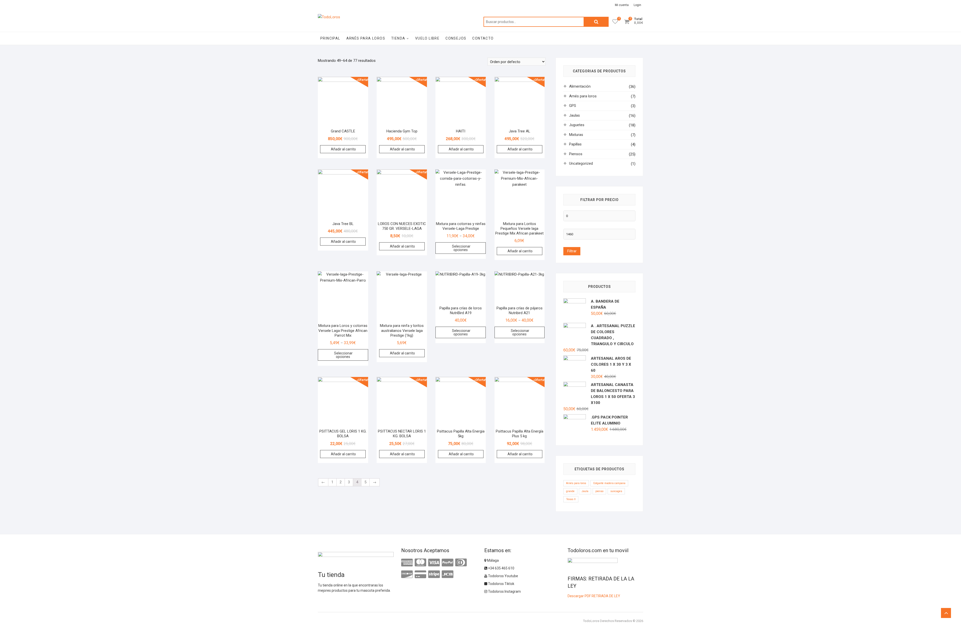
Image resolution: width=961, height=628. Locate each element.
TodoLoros (591, 621)
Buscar (596, 22)
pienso (599, 491)
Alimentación (580, 86)
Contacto (483, 38)
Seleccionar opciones (461, 248)
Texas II (571, 499)
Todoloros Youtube (502, 576)
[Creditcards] (420, 574)
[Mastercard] (420, 562)
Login (637, 5)
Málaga (492, 560)
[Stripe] (434, 574)
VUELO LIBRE (427, 38)
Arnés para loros (365, 38)
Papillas (575, 144)
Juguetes (576, 125)
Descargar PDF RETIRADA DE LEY (594, 596)
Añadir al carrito (343, 149)
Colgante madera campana (609, 483)
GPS (572, 105)
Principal (330, 38)
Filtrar (572, 251)
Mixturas (576, 134)
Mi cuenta (622, 5)
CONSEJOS (455, 38)
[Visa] (434, 562)
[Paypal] (447, 562)
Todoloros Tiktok (500, 584)
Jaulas (574, 115)
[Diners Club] (461, 562)
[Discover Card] (407, 574)
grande (570, 491)
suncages (616, 491)
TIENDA (398, 38)
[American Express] (407, 562)
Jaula (585, 491)
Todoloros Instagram (504, 591)
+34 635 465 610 (500, 568)
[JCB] (447, 574)
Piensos (575, 154)
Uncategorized (581, 163)
